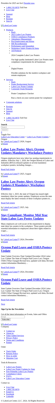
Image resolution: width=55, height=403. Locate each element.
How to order (11, 356)
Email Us (10, 392)
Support (9, 14)
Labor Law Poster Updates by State (20, 369)
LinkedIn (10, 396)
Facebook (10, 394)
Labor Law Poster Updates (38, 137)
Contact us (10, 331)
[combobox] (13, 127)
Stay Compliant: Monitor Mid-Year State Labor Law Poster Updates (24, 216)
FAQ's (8, 376)
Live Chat (10, 10)
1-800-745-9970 (12, 7)
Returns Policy (12, 353)
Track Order (11, 351)
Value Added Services (15, 335)
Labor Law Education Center (13, 137)
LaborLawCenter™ (12, 141)
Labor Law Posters (13, 367)
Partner (9, 342)
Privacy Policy (12, 338)
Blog (8, 16)
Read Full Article (8, 169)
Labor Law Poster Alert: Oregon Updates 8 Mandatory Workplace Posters (23, 185)
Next (3, 304)
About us (10, 333)
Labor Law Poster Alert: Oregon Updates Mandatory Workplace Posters (27, 151)
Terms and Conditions (15, 340)
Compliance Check (14, 374)
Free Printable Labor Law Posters (19, 371)
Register (9, 19)
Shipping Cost (12, 358)
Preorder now (29, 3)
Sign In (9, 21)
